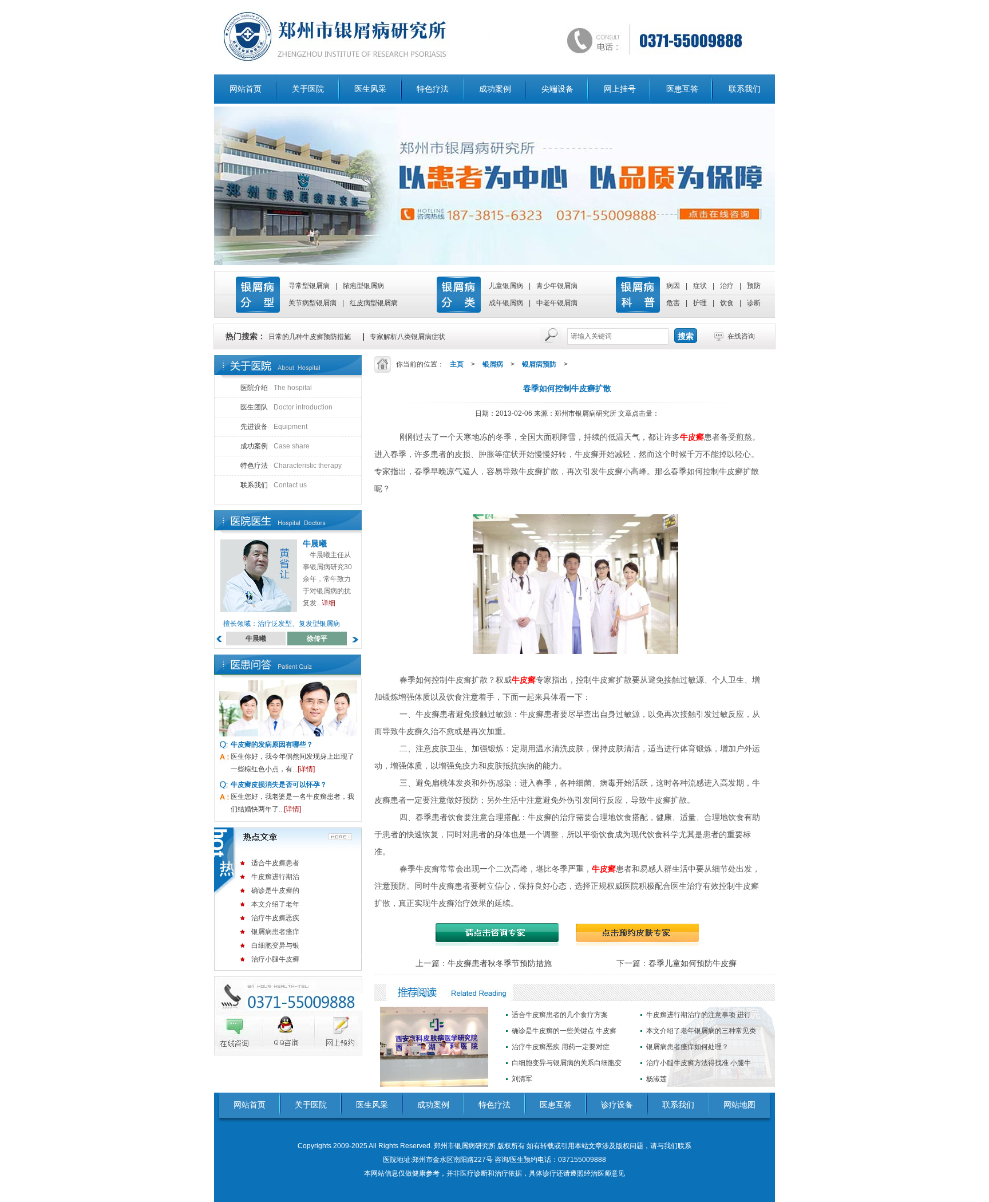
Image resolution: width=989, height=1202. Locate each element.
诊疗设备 (617, 1104)
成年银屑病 (506, 303)
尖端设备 (557, 88)
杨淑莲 (656, 1079)
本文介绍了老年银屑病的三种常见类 (701, 1031)
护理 (700, 303)
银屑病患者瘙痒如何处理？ (687, 1047)
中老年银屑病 (556, 303)
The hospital (276, 388)
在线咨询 (741, 336)
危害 (673, 303)
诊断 (754, 303)
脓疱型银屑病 (363, 286)
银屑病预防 (539, 364)
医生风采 (370, 88)
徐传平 (317, 639)
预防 (754, 286)
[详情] (306, 769)
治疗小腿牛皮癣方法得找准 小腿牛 (698, 1063)
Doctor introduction (286, 407)
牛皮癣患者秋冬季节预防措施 (500, 963)
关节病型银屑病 (312, 303)
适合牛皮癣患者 (275, 863)
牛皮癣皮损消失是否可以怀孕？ (279, 785)
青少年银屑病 (556, 286)
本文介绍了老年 (275, 904)
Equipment (273, 427)
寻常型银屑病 (309, 286)
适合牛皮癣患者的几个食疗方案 (560, 1015)
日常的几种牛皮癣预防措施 (309, 337)
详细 (328, 603)
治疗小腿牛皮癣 (275, 959)
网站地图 (739, 1104)
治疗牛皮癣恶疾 (275, 918)
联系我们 (745, 88)
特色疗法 (433, 88)
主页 (457, 364)
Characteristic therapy (291, 466)
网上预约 (335, 1033)
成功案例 (495, 88)
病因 (673, 286)
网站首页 (246, 88)
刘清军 (522, 1079)
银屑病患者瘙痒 (275, 932)
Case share (275, 446)
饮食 (727, 303)
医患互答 (682, 88)
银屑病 (492, 364)
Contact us (273, 485)
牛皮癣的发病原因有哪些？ (272, 744)
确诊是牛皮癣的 (275, 890)
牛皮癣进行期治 (275, 877)
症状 (700, 286)
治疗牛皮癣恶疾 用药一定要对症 (561, 1047)
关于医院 (308, 88)
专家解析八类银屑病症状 (407, 337)
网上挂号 (620, 88)
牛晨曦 (315, 543)
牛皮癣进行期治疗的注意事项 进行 (698, 1015)
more (342, 836)
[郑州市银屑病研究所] (494, 37)
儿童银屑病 (506, 286)
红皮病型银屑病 (374, 303)
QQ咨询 (287, 1033)
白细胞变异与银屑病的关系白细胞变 (567, 1063)
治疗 (727, 286)
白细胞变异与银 (275, 945)
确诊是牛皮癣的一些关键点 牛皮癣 (564, 1031)
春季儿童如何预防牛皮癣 (692, 963)
